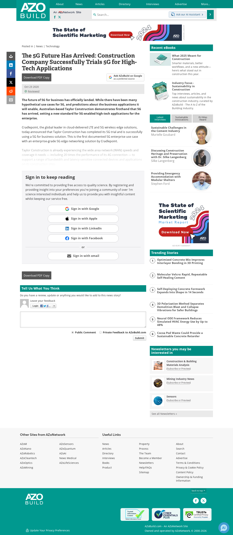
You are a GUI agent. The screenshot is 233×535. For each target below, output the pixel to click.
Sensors (171, 396)
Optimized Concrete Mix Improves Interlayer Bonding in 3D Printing (180, 261)
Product (107, 467)
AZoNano (25, 448)
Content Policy (184, 472)
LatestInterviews (160, 118)
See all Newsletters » (164, 413)
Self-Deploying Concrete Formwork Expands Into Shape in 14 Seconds (181, 290)
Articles (106, 448)
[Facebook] (11, 73)
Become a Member (150, 458)
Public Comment (85, 332)
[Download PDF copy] (11, 56)
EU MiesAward (203, 118)
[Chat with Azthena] (223, 527)
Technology (53, 46)
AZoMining (26, 467)
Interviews (108, 458)
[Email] (11, 99)
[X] (11, 82)
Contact (180, 453)
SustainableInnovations (181, 118)
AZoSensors (66, 444)
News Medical (67, 458)
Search (180, 448)
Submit (139, 338)
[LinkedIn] (11, 64)
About (179, 444)
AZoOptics (26, 463)
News (39, 46)
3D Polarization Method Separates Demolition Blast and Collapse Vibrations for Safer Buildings (180, 307)
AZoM (23, 444)
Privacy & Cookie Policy (190, 467)
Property (144, 444)
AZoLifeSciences (69, 463)
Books (105, 463)
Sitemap (144, 472)
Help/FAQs (145, 467)
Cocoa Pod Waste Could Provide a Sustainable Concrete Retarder (180, 334)
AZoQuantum (67, 448)
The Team (145, 453)
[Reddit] (11, 91)
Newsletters (146, 463)
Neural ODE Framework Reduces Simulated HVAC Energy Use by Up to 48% (182, 321)
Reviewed (34, 91)
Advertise (181, 458)
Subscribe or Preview (178, 368)
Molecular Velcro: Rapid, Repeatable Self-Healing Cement (182, 276)
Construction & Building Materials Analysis (182, 363)
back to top (197, 490)
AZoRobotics (27, 453)
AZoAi (62, 453)
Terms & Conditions (188, 463)
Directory (107, 453)
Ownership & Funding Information (189, 478)
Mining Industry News (180, 379)
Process (143, 448)
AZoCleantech (28, 458)
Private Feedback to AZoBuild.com (124, 332)
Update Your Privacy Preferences (49, 530)
